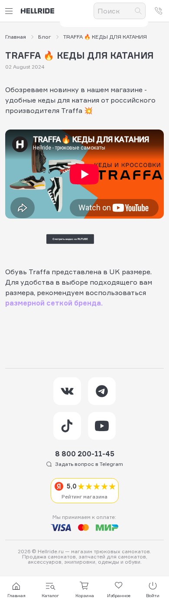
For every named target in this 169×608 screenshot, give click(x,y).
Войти (152, 595)
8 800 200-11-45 (84, 453)
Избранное (118, 595)
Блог (44, 36)
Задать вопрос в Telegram (89, 464)
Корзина (84, 595)
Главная (15, 36)
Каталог (50, 595)
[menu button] (10, 11)
